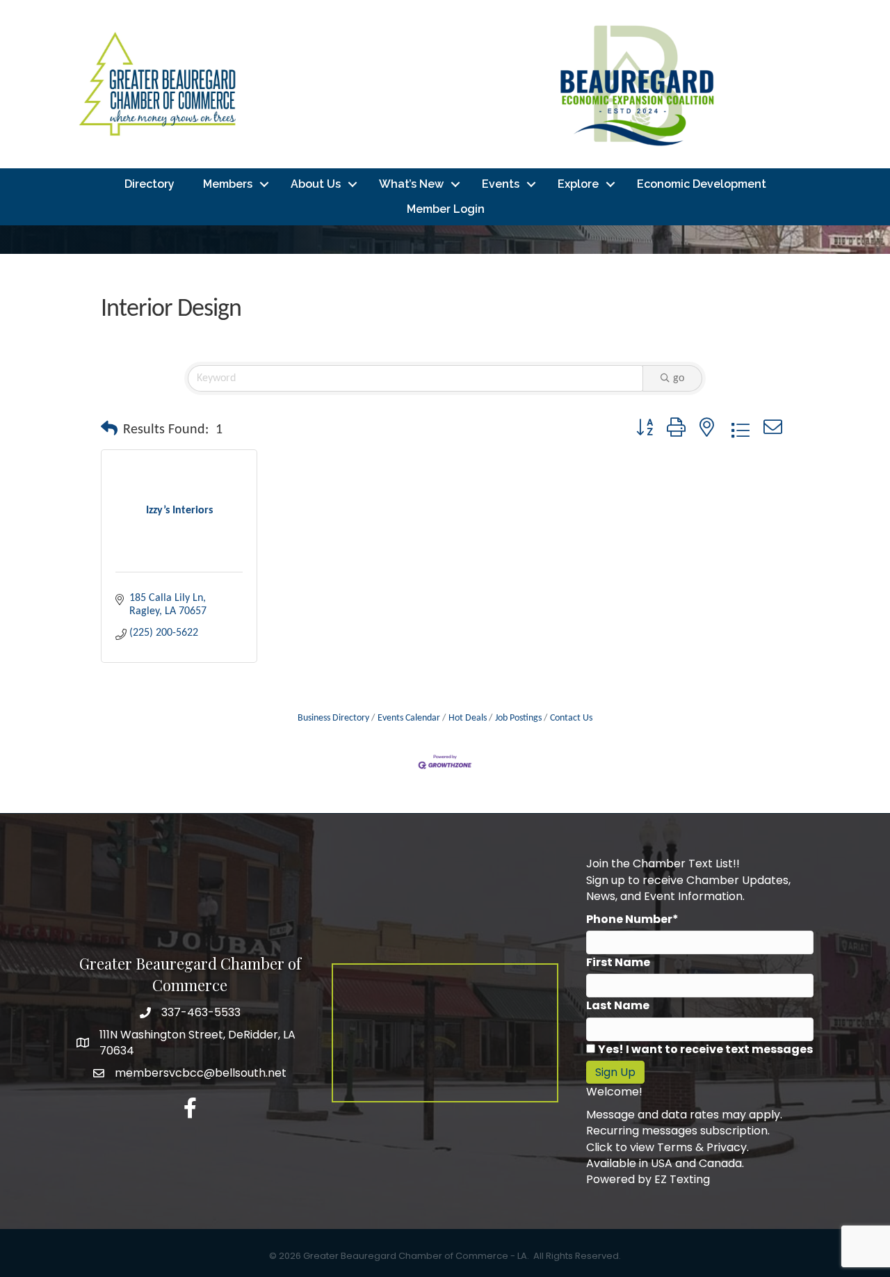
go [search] (678, 378)
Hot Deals (467, 718)
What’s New (411, 184)
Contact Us (571, 718)
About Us (316, 184)
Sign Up (615, 1072)
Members (227, 184)
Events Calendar (409, 718)
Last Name (617, 1005)
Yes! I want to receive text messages (705, 1049)
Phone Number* (632, 919)
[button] (109, 429)
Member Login (446, 209)
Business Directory (333, 718)
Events (500, 184)
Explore (578, 184)
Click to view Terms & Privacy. (667, 1147)
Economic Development (701, 184)
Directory (149, 184)
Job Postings (518, 718)
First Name (618, 962)
